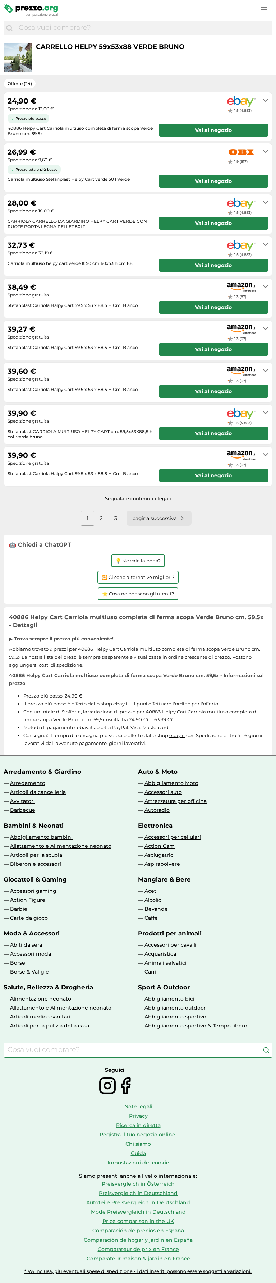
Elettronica (155, 825)
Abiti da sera (26, 945)
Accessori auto (163, 792)
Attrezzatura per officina (175, 801)
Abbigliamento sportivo (175, 1016)
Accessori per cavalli (170, 945)
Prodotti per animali (170, 933)
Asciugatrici (159, 855)
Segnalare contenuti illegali (138, 498)
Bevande (156, 909)
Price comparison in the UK (138, 1221)
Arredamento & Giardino (42, 771)
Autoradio (157, 810)
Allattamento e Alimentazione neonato (60, 846)
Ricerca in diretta (138, 1125)
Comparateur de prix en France (138, 1249)
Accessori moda (30, 954)
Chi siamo (138, 1144)
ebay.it (121, 704)
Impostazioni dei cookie (138, 1162)
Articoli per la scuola (36, 855)
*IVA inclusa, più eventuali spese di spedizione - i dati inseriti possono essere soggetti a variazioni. (138, 1271)
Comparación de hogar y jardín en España (138, 1240)
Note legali (138, 1106)
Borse (17, 963)
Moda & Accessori (32, 933)
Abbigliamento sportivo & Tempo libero (195, 1025)
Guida (138, 1153)
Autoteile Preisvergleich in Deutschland (138, 1202)
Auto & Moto (158, 771)
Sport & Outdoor (164, 987)
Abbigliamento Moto (171, 783)
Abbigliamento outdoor (175, 1007)
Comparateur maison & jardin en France (138, 1258)
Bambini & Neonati (34, 825)
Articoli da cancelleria (38, 792)
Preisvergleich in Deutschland (138, 1193)
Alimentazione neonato (40, 998)
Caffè (151, 918)
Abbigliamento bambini (41, 837)
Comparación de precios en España (138, 1230)
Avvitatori (22, 801)
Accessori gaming (33, 891)
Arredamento (27, 783)
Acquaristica (160, 954)
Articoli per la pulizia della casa (49, 1025)
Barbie (18, 909)
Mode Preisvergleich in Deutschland (138, 1212)
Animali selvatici (165, 963)
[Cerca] (9, 28)
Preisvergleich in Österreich (138, 1184)
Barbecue (22, 810)
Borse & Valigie (29, 972)
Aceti (151, 891)
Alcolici (153, 900)
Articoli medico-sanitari (40, 1016)
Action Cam (159, 846)
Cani (150, 972)
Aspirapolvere (162, 864)
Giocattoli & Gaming (35, 879)
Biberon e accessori (35, 864)
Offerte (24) (20, 83)
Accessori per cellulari (172, 837)
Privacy (138, 1116)
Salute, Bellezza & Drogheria (48, 987)
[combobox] (143, 28)
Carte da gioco (29, 918)
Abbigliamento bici (169, 998)
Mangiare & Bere (164, 879)
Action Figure (27, 900)
